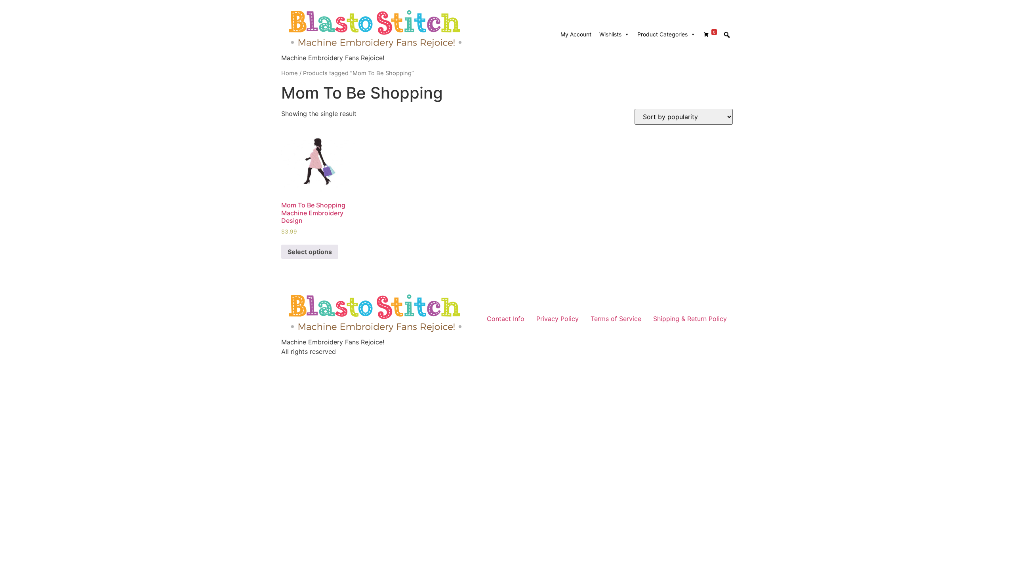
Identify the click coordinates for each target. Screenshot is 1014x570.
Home (289, 73)
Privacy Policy (557, 319)
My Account (575, 34)
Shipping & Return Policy (690, 319)
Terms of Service (616, 319)
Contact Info (505, 319)
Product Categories (662, 34)
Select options (310, 252)
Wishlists (610, 34)
